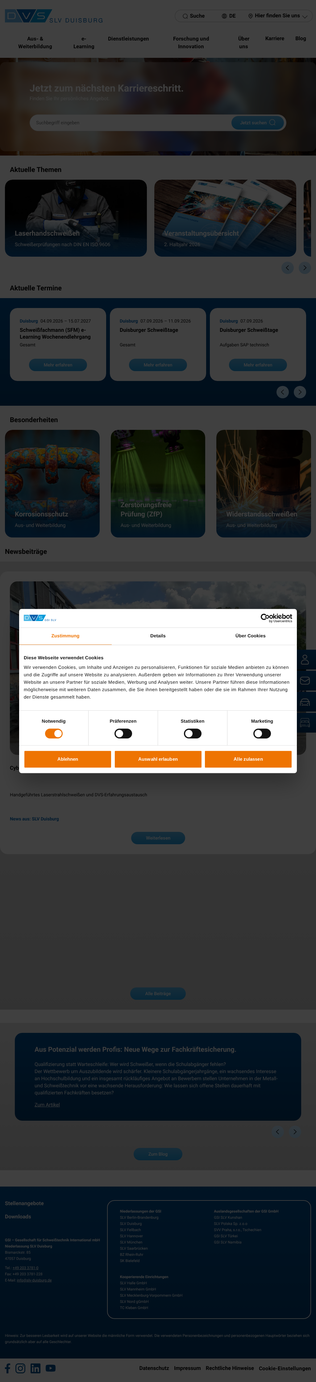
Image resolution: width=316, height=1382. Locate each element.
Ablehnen (67, 759)
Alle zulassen (248, 759)
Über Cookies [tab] (250, 636)
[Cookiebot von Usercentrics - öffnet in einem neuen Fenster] (265, 618)
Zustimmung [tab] (66, 636)
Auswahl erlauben (158, 759)
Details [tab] (158, 636)
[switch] (123, 733)
